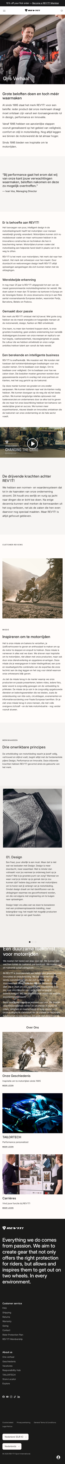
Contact (6, 1330)
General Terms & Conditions (45, 1422)
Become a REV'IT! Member (45, 3)
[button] (32, 444)
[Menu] (4, 10)
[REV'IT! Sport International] (32, 10)
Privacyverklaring (23, 1422)
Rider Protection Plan (12, 1334)
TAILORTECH (9, 1374)
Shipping (6, 1312)
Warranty (6, 1321)
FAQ (4, 1308)
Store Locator (9, 1379)
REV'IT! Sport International (19, 1454)
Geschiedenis (9, 1361)
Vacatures (7, 1366)
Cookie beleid (7, 1422)
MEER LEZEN (7, 1086)
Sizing (5, 1325)
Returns (6, 1317)
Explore (6, 1383)
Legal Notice (7, 1426)
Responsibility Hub (11, 1370)
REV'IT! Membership (12, 1339)
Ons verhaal (8, 1357)
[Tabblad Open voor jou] (58, 1457)
